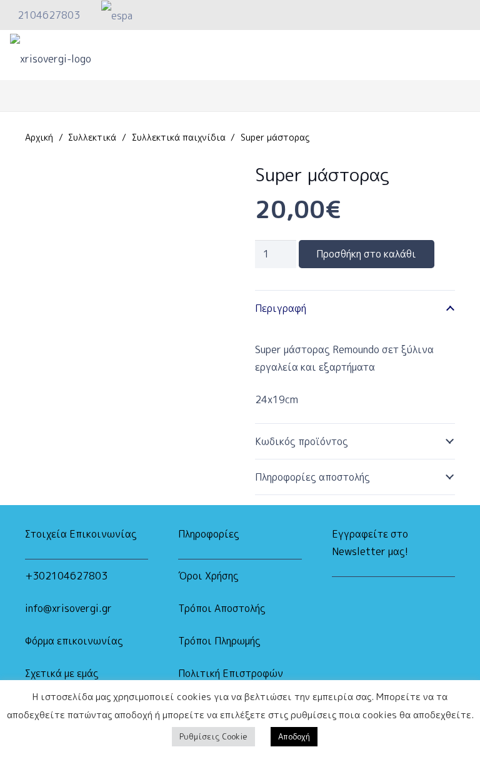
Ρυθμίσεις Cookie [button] (213, 736)
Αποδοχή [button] (294, 736)
